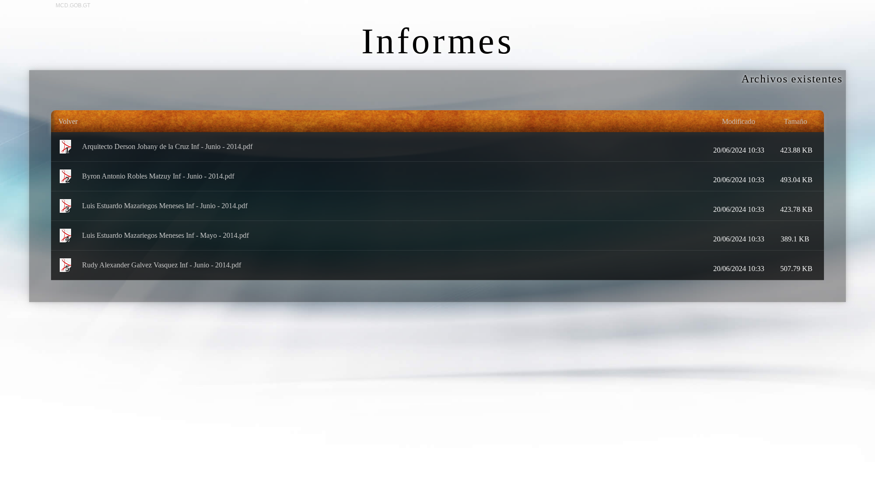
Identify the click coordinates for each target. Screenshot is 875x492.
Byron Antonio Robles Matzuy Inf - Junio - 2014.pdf (158, 175)
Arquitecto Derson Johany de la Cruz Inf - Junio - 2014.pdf (167, 146)
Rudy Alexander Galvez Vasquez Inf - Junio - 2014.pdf (161, 264)
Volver (67, 121)
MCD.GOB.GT (73, 5)
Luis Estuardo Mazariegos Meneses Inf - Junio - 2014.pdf (164, 205)
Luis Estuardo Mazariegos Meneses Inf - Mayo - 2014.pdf (165, 235)
